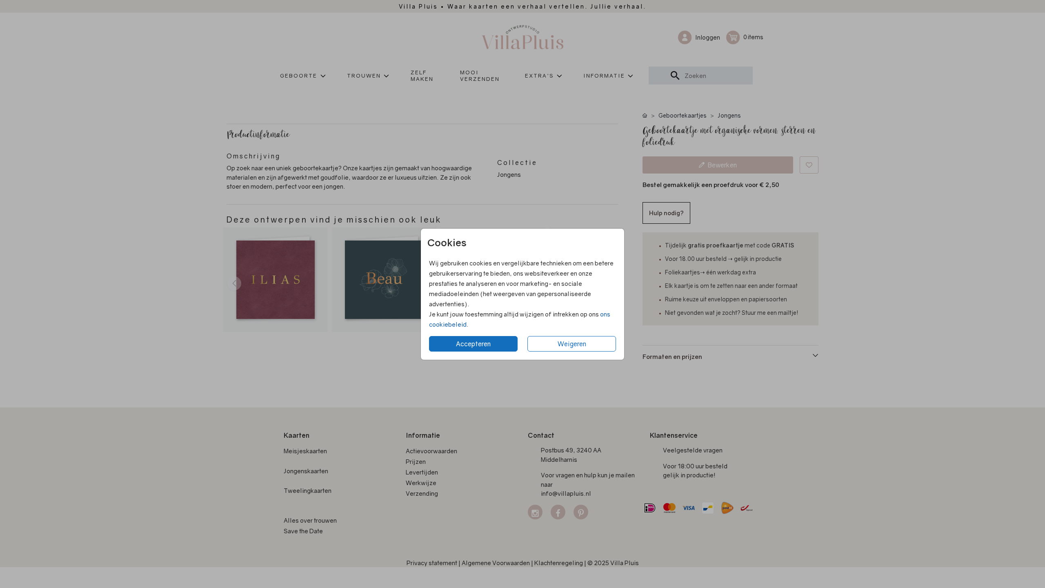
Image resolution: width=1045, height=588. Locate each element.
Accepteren (473, 344)
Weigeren (572, 344)
